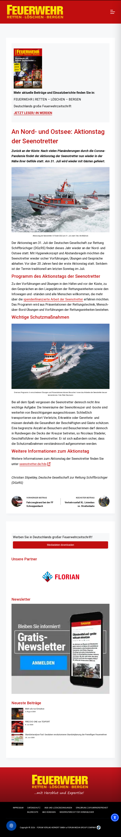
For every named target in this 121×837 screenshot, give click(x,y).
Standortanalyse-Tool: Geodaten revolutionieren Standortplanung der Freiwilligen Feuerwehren (66, 735)
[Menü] (112, 11)
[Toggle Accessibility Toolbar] (115, 817)
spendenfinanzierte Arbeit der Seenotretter (53, 299)
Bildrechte (32, 812)
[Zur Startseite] (35, 12)
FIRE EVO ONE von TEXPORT (37, 722)
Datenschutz (33, 808)
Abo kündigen (49, 812)
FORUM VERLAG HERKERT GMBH (51, 827)
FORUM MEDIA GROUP (77, 827)
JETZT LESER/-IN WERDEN (33, 113)
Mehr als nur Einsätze (34, 709)
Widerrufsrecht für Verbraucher (77, 812)
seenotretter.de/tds (34, 464)
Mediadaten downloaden (60, 544)
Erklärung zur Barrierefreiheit (92, 808)
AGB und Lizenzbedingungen (58, 808)
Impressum (18, 808)
